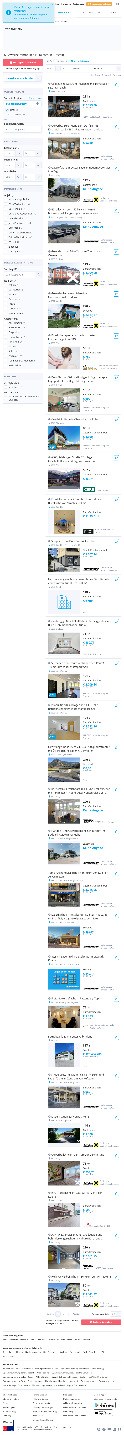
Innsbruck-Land (27, 1339)
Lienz (69, 1339)
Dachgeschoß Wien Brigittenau (93, 1377)
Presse (6, 1403)
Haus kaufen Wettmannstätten (82, 1381)
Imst (4, 1339)
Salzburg (63, 1352)
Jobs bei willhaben (11, 1399)
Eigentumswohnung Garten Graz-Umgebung (23, 1381)
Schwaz (86, 1339)
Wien (104, 1352)
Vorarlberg (94, 1352)
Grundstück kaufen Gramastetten (18, 1368)
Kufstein (51, 1339)
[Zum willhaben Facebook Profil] (119, 1429)
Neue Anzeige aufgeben (100, 4)
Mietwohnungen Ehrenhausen (16, 1385)
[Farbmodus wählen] (117, 4)
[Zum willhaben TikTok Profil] (104, 1429)
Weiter (76, 68)
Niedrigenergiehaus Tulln (46, 1368)
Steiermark (75, 1352)
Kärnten (19, 1352)
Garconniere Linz (106, 1381)
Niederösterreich (33, 1352)
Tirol (85, 1352)
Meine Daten (39, 1415)
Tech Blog (7, 1415)
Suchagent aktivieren (24, 62)
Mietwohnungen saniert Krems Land (48, 1385)
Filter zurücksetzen (80, 61)
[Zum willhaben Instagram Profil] (99, 1429)
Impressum (66, 1427)
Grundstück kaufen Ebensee (64, 1377)
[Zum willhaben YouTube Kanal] (109, 1429)
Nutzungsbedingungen (43, 1407)
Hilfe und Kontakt (40, 1399)
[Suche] (38, 275)
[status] (28, 12)
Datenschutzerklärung (43, 1419)
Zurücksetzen (35, 98)
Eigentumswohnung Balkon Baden (18, 1377)
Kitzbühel (41, 1339)
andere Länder (9, 1356)
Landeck (61, 1339)
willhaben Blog (9, 1411)
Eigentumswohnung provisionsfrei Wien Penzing (82, 1368)
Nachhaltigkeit (9, 1407)
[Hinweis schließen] (52, 4)
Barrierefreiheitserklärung (45, 1411)
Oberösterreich (50, 1352)
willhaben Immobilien (72, 1403)
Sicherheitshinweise (42, 1403)
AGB (36, 1427)
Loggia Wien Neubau (76, 1385)
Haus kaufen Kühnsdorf (55, 1381)
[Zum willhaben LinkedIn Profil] (114, 1429)
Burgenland (8, 1352)
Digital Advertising (71, 1399)
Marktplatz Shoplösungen (74, 1415)
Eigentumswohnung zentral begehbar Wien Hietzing (26, 1372)
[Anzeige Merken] (116, 84)
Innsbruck (13, 1339)
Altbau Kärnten (42, 1377)
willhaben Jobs (69, 1411)
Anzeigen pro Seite (100, 1314)
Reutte (77, 1339)
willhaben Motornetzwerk (74, 1407)
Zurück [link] (50, 68)
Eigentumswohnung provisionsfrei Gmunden (72, 1372)
